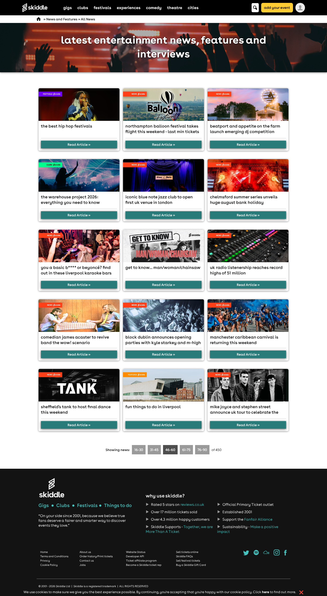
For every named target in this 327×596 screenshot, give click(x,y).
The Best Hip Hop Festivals (66, 126)
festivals (102, 7)
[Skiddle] (52, 488)
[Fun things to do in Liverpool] (163, 385)
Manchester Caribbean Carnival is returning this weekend (244, 339)
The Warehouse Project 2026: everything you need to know (70, 199)
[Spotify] (256, 554)
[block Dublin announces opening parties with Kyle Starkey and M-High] (163, 315)
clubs (82, 7)
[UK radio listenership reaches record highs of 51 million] (248, 246)
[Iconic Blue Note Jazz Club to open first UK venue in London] (163, 175)
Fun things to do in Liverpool (153, 406)
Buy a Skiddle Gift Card (191, 565)
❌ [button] (301, 592)
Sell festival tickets (188, 560)
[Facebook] (285, 554)
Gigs (44, 505)
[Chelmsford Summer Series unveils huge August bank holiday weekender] (248, 175)
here (265, 592)
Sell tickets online (187, 552)
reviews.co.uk (192, 504)
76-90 (202, 449)
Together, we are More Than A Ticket (179, 529)
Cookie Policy (49, 565)
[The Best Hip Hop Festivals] (79, 104)
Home (44, 552)
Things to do (118, 505)
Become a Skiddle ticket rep (143, 565)
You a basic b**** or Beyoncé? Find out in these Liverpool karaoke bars (76, 270)
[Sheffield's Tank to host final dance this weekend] (79, 385)
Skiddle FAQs (184, 556)
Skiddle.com (41, 7)
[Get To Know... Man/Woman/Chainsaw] (163, 246)
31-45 (154, 449)
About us (85, 552)
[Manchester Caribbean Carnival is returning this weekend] (248, 315)
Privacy (45, 560)
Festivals (87, 505)
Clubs (63, 505)
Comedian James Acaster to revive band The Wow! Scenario (75, 339)
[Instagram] (277, 554)
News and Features (61, 19)
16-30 (139, 449)
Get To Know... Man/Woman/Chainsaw (163, 267)
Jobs (82, 565)
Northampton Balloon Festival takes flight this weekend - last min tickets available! (162, 131)
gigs (67, 7)
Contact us (86, 560)
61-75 (186, 449)
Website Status (135, 552)
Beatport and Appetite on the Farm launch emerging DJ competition (245, 128)
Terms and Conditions (54, 556)
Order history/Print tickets (96, 556)
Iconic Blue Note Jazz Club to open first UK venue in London (159, 199)
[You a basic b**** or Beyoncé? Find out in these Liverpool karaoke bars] (79, 246)
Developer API (135, 556)
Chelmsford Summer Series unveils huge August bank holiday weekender (243, 202)
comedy (154, 7)
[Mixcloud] (266, 554)
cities (193, 7)
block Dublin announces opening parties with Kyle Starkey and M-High (163, 339)
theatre (174, 7)
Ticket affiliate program (141, 560)
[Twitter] (246, 554)
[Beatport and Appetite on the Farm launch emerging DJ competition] (248, 104)
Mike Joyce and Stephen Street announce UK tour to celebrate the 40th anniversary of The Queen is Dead (244, 415)
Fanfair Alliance (258, 519)
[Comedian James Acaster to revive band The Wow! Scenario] (79, 315)
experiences (129, 7)
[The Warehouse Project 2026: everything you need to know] (79, 175)
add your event (277, 7)
